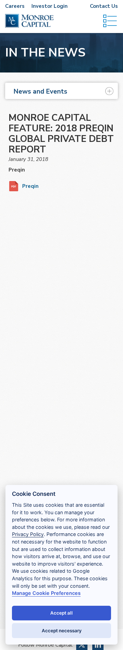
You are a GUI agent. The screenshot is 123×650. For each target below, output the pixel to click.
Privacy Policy (28, 534)
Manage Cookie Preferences (46, 593)
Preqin (30, 186)
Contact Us (104, 6)
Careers (15, 6)
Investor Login (49, 6)
